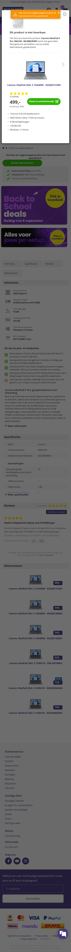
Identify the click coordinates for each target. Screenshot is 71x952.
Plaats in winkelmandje (41, 101)
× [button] (59, 13)
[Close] (65, 14)
